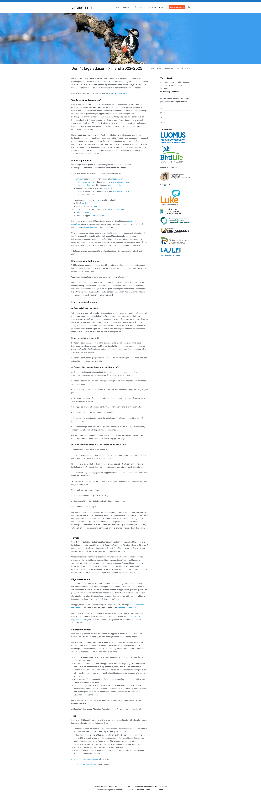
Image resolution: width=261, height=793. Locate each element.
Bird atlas (152, 7)
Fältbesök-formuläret (87, 185)
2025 (162, 122)
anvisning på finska (121, 182)
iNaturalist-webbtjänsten (86, 213)
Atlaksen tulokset (177, 7)
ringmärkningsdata (90, 227)
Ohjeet (126, 7)
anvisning (86, 203)
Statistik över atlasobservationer (84, 759)
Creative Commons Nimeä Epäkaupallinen (146, 790)
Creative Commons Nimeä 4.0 (105, 787)
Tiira (97, 200)
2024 (162, 118)
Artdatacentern (116, 179)
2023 (162, 113)
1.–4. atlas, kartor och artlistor (83, 765)
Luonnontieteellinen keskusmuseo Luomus (135, 787)
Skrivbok (79, 179)
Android (104, 188)
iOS (109, 188)
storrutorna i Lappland (127, 608)
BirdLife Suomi (161, 787)
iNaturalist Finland (81, 209)
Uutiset (162, 7)
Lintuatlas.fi (81, 7)
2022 (162, 108)
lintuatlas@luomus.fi (169, 92)
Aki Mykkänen (122, 790)
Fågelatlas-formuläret (87, 182)
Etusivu (117, 7)
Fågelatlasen (139, 7)
